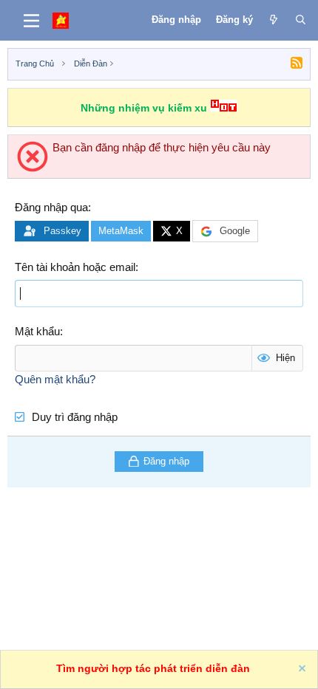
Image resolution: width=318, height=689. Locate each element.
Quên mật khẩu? (55, 379)
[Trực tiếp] (274, 19)
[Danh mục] (31, 20)
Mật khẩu (37, 331)
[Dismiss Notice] (301, 670)
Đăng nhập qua (51, 207)
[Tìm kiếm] (300, 19)
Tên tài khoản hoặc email (75, 267)
